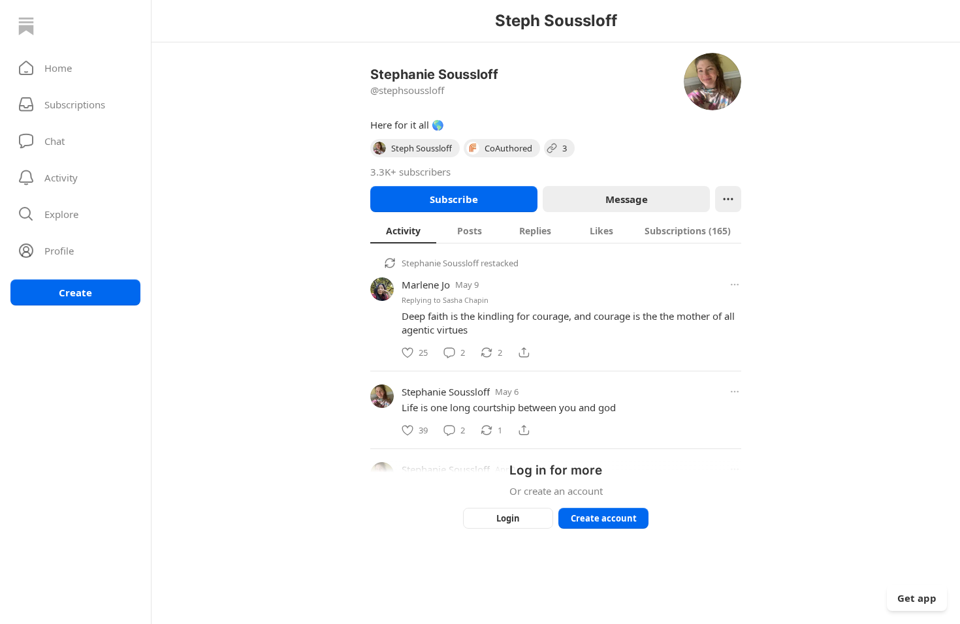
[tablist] (555, 230)
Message (626, 199)
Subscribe (454, 199)
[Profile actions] (728, 199)
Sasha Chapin (465, 300)
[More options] (734, 284)
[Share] (524, 352)
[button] (75, 68)
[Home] (26, 26)
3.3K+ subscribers (410, 171)
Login (508, 518)
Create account (604, 518)
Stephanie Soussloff (440, 263)
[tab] (403, 230)
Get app (916, 597)
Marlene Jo (426, 284)
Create (75, 292)
